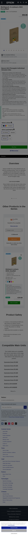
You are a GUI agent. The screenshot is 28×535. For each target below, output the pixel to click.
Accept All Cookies (14, 527)
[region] (14, 528)
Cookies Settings (14, 533)
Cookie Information (11, 525)
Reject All (14, 530)
